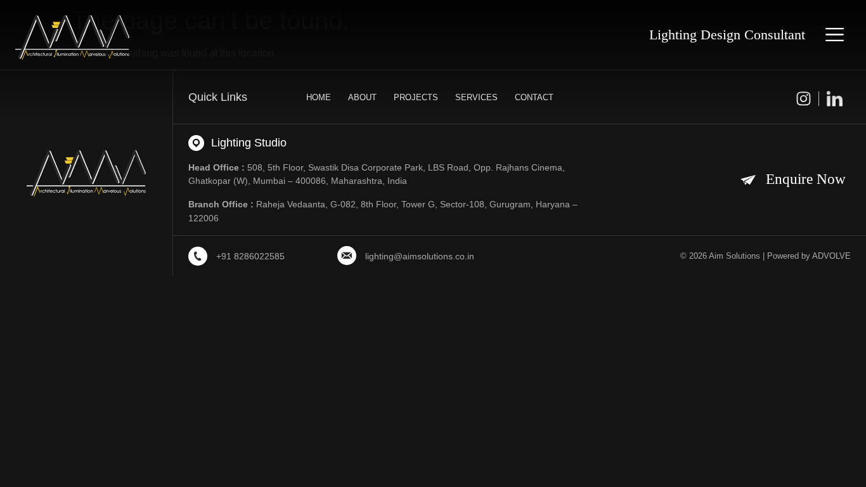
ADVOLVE (831, 256)
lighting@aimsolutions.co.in (419, 256)
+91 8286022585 (250, 256)
